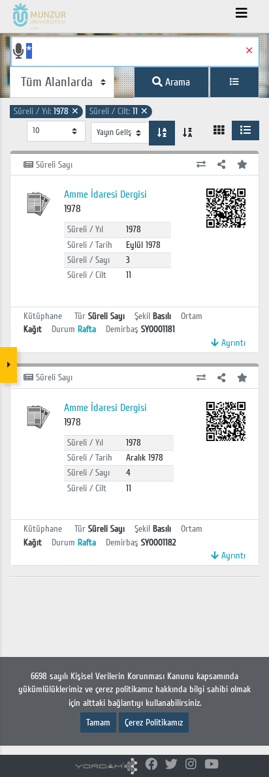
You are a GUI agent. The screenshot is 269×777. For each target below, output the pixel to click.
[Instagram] (191, 764)
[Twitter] (171, 764)
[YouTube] (211, 764)
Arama (176, 82)
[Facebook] (151, 764)
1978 (46, 111)
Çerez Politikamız (154, 722)
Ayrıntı (232, 342)
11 (118, 111)
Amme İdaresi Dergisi (105, 194)
